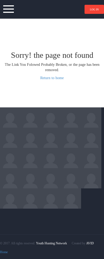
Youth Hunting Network (51, 243)
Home (4, 252)
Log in (94, 9)
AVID (90, 243)
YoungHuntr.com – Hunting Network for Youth (52, 9)
